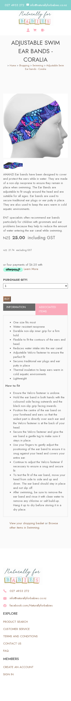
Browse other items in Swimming (33, 525)
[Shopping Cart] (35, 29)
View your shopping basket (26, 523)
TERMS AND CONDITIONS (20, 636)
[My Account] (28, 30)
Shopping (24, 65)
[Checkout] (43, 30)
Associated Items (47, 309)
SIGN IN (8, 674)
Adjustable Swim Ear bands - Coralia (44, 67)
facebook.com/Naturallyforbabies (31, 605)
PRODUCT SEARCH (15, 622)
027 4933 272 (14, 5)
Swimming (38, 65)
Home (13, 65)
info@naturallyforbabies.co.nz (48, 5)
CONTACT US (12, 643)
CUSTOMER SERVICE (16, 629)
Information (16, 307)
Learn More (31, 269)
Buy (7, 298)
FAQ (6, 651)
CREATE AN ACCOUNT (18, 667)
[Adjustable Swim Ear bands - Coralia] (35, 157)
